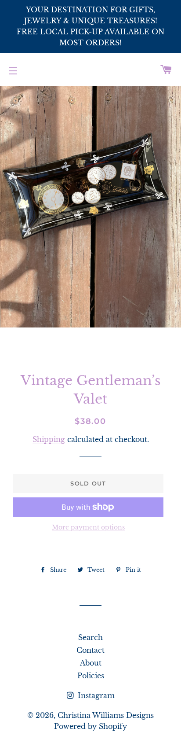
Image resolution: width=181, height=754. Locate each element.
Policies (90, 675)
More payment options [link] (88, 527)
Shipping (49, 439)
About (90, 662)
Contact (90, 650)
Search (90, 637)
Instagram (95, 695)
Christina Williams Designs (106, 715)
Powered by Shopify (90, 726)
